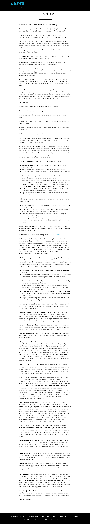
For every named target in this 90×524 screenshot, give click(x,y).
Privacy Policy (56, 235)
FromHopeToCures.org (17, 2)
